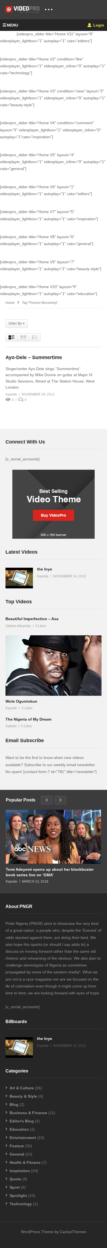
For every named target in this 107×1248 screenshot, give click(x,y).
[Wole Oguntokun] (53, 665)
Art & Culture (22, 1088)
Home (10, 303)
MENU (12, 25)
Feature (17, 1146)
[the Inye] (19, 578)
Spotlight (18, 1195)
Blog (14, 1104)
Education (19, 1129)
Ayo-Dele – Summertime (33, 357)
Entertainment (23, 1137)
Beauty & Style (23, 1096)
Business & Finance (28, 1113)
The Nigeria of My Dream (28, 719)
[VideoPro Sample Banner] (53, 537)
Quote (15, 1179)
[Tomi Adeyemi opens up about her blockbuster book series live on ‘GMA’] (53, 837)
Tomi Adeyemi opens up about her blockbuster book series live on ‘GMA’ (50, 872)
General (17, 1154)
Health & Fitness (25, 1162)
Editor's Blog (22, 1121)
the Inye (44, 569)
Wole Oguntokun (21, 701)
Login (98, 25)
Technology (21, 1204)
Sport (15, 1187)
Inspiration (20, 1171)
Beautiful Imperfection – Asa (31, 619)
